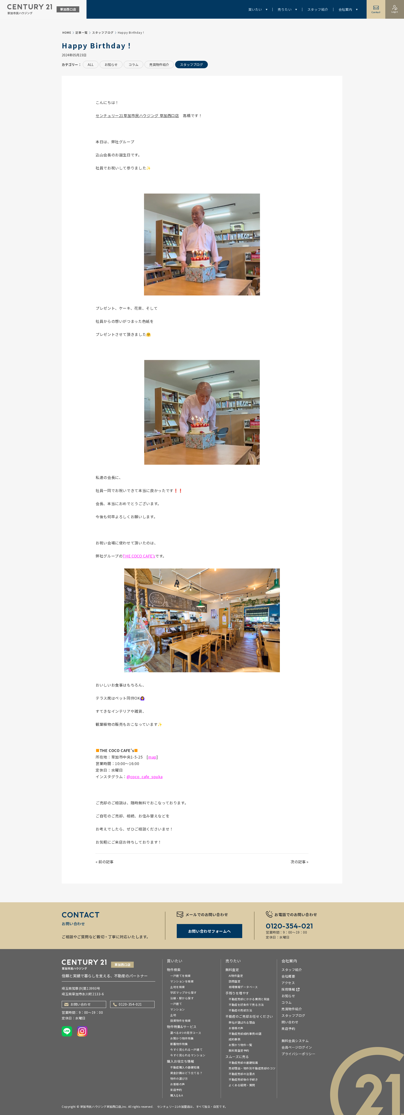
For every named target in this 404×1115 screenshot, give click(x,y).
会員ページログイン (296, 1047)
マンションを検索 (182, 981)
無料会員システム (295, 1040)
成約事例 (234, 1039)
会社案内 (345, 9)
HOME (66, 32)
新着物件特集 (179, 1044)
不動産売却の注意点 (242, 1074)
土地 (173, 1015)
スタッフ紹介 (317, 9)
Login (394, 11)
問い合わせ (290, 1022)
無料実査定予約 (239, 1050)
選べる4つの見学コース (185, 1033)
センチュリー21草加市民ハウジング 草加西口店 (137, 115)
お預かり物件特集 (182, 1038)
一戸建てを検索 (180, 976)
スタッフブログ (103, 32)
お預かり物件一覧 (240, 1045)
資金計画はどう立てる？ (186, 1073)
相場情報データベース (243, 987)
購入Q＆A (176, 1095)
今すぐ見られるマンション (188, 1055)
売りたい (285, 9)
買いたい (255, 9)
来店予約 (176, 1090)
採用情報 (288, 989)
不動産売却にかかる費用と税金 (249, 999)
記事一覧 (82, 32)
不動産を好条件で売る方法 (246, 1005)
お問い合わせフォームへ (209, 931)
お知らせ (111, 64)
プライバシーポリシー (298, 1053)
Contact (376, 12)
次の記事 (298, 861)
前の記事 (105, 861)
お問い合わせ (80, 1004)
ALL (91, 64)
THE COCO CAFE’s (139, 556)
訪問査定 (234, 981)
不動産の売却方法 (240, 1010)
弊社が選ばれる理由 (242, 1022)
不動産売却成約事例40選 (245, 1034)
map (152, 757)
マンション (177, 1009)
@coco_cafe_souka (144, 776)
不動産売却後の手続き (243, 1079)
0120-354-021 (130, 1004)
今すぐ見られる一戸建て (186, 1049)
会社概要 (288, 976)
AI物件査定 (236, 976)
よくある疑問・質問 (242, 1085)
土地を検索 (177, 987)
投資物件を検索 (180, 1020)
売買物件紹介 (159, 64)
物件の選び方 (179, 1078)
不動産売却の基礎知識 (243, 1063)
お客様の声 (177, 1084)
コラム (133, 64)
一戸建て (176, 1004)
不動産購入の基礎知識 (185, 1067)
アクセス (288, 982)
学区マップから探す (183, 992)
